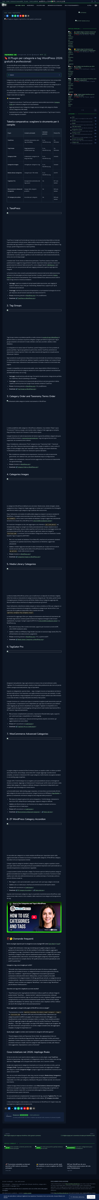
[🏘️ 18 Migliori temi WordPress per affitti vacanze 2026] (70, 71)
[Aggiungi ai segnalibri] (45, 55)
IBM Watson (51, 265)
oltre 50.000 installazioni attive (42, 521)
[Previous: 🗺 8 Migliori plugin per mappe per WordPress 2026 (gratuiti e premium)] (3, 5)
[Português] (56, 1)
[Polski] (54, 1)
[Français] (48, 1)
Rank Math (51, 944)
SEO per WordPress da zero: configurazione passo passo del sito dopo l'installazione (78, 1166)
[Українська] (40, 1)
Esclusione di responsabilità (16, 1)
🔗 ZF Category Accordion (23, 890)
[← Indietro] (69, 110)
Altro (89, 5)
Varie (73, 117)
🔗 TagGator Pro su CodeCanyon (25, 726)
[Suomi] (64, 1)
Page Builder (55, 793)
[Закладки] (92, 1)
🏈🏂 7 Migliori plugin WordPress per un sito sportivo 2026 (84, 95)
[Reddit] (23, 16)
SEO (15, 54)
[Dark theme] (95, 1)
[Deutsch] (46, 1)
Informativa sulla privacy (78, 1197)
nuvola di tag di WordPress (50, 337)
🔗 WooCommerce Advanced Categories (27, 812)
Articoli (9, 12)
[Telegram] (12, 16)
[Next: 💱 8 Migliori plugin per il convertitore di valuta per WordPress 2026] (96, 5)
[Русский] (42, 1)
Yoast (58, 944)
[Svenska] (58, 1)
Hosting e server (76, 132)
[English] (44, 1)
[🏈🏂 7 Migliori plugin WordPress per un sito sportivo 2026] (70, 100)
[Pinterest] (20, 16)
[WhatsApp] (15, 16)
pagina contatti (27, 1193)
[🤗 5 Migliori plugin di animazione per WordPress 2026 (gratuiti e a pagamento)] (70, 56)
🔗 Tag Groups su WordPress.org (25, 389)
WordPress (30, 5)
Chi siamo (26, 1)
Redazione (16, 1115)
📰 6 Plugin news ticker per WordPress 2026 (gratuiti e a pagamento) (85, 79)
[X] (10, 16)
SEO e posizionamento (72, 5)
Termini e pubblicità (33, 1)
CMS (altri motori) (76, 126)
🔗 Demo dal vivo (47, 812)
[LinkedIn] (18, 16)
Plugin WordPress (16, 12)
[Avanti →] (95, 110)
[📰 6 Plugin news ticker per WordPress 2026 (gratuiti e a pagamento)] (70, 85)
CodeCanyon (29, 724)
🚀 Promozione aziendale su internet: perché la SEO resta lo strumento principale (18, 1166)
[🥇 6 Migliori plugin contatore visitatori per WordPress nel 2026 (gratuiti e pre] (70, 39)
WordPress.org (30, 295)
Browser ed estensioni (55, 5)
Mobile (73, 123)
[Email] (26, 16)
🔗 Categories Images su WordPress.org (27, 557)
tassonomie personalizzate (30, 438)
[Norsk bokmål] (60, 1)
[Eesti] (62, 1)
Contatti (8, 1)
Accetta (92, 1197)
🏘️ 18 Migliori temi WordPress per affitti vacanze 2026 (84, 67)
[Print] (28, 16)
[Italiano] (52, 1)
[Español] (50, 1)
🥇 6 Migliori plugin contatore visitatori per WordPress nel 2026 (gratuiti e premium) (85, 32)
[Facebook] (7, 16)
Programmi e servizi (77, 129)
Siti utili (74, 120)
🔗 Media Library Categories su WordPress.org (29, 639)
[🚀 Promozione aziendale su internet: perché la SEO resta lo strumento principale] (18, 1154)
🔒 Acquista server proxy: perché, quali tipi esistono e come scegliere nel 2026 (49, 1165)
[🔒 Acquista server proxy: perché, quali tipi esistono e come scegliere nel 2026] (49, 1154)
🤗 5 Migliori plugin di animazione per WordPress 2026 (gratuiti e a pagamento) (84, 49)
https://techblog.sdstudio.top (72, 1184)
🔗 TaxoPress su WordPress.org (25, 298)
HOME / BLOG (21, 5)
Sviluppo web (41, 5)
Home (3, 1)
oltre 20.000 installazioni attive (48, 621)
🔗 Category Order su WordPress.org (26, 467)
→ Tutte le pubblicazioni (34, 1115)
